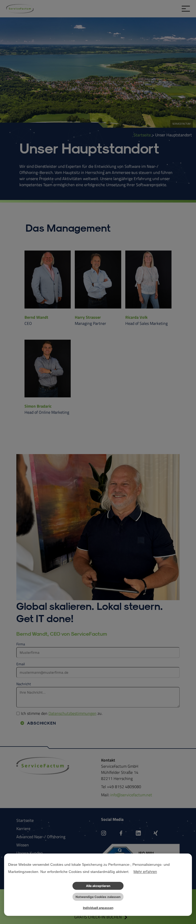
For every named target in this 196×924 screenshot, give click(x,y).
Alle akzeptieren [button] (98, 886)
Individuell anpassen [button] (98, 908)
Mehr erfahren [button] (145, 871)
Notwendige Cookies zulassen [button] (98, 897)
